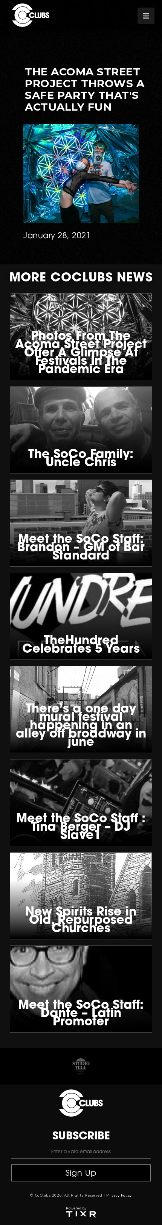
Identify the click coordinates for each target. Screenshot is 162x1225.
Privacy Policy (119, 1195)
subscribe (81, 1137)
